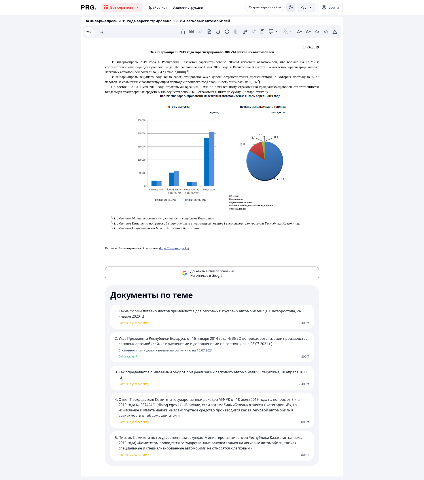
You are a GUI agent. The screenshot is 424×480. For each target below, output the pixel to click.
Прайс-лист (157, 7)
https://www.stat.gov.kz (174, 248)
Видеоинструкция (187, 7)
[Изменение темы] (290, 7)
